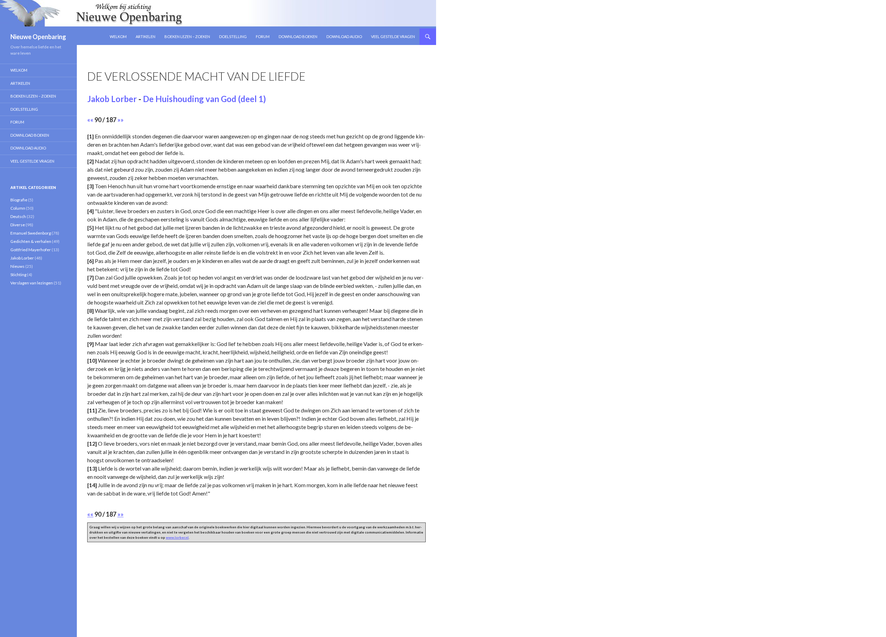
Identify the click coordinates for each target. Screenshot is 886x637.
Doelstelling (233, 36)
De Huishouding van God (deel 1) (204, 99)
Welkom (118, 36)
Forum (263, 36)
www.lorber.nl (177, 537)
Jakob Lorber (112, 99)
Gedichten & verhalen (30, 241)
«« (90, 120)
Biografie (18, 199)
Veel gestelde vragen (393, 36)
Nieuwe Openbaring (38, 36)
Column (17, 208)
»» (120, 120)
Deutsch (18, 216)
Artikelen (145, 36)
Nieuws (17, 266)
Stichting (18, 274)
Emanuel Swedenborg (30, 233)
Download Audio (344, 36)
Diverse (17, 224)
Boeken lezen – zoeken (187, 36)
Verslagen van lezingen (31, 282)
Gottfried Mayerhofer (30, 249)
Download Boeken (298, 36)
